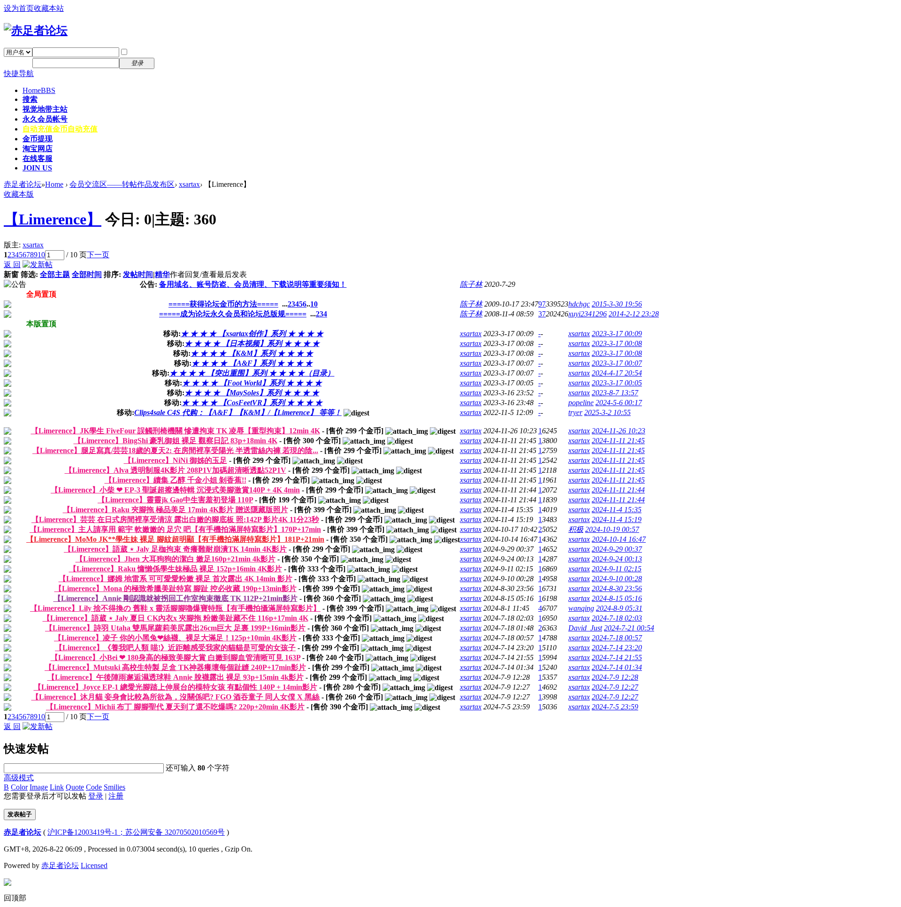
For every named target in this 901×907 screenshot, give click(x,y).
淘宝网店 (38, 149)
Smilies (114, 787)
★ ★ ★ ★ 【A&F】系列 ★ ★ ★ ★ (252, 363)
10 (41, 255)
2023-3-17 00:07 (617, 363)
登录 (95, 796)
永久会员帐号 (45, 119)
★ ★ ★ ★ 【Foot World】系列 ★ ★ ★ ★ (252, 383)
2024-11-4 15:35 (616, 510)
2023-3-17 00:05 (617, 383)
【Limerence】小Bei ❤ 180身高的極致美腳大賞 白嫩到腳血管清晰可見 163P (175, 657)
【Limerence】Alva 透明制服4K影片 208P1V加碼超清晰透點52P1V (175, 470)
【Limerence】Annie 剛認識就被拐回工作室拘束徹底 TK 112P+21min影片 (175, 598)
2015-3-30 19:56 (617, 304)
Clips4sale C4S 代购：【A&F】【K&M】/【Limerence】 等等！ (238, 412)
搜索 (30, 99)
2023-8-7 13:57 (615, 393)
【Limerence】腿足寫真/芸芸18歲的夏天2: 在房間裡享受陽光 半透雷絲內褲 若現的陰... (175, 450)
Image (39, 787)
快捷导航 (19, 73)
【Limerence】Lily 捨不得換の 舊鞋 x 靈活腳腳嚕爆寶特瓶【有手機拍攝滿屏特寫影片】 (175, 608)
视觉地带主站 (45, 109)
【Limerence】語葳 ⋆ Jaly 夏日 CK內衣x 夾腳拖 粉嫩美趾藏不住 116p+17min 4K (175, 618)
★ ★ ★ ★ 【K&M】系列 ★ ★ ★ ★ (252, 353)
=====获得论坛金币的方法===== (223, 304)
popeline (581, 403)
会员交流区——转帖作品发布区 (122, 184)
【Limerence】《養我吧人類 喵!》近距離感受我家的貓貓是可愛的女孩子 (175, 648)
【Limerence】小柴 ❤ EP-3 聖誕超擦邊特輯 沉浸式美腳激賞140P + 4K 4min (175, 490)
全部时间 (87, 274)
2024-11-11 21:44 (618, 490)
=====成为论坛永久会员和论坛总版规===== (232, 314)
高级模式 (19, 778)
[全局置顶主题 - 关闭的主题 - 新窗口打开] (7, 305)
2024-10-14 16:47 (619, 539)
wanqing (581, 608)
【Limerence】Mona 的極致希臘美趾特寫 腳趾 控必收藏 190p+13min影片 (175, 588)
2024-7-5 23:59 (615, 707)
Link (57, 787)
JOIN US (37, 168)
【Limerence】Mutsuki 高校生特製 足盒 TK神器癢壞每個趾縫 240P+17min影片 (175, 667)
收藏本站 (49, 8)
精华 (162, 274)
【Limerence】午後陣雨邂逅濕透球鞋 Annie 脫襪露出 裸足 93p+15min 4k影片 (175, 677)
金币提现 (38, 139)
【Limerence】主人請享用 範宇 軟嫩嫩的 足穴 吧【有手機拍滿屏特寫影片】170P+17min (175, 529)
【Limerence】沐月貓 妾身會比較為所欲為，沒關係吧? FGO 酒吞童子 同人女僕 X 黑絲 (175, 697)
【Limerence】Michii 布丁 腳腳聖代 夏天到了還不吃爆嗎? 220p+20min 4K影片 (175, 707)
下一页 (98, 255)
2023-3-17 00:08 (617, 343)
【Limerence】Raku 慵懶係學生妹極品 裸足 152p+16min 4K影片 (175, 569)
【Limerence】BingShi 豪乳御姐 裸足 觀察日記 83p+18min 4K (175, 441)
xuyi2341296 (587, 314)
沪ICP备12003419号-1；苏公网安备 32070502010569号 (136, 832)
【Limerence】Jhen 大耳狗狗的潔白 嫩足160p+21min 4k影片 (175, 559)
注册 (168, 63)
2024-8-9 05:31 (619, 608)
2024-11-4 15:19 (616, 519)
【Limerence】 (52, 219)
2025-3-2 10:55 (607, 412)
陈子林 (471, 284)
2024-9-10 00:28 (617, 579)
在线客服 (38, 158)
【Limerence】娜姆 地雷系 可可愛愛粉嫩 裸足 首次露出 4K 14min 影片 (175, 579)
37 (542, 314)
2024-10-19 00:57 (612, 529)
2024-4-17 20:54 (617, 373)
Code (94, 787)
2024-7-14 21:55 (617, 657)
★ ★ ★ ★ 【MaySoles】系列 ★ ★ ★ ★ (251, 393)
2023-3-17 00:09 (617, 334)
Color (19, 787)
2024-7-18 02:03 (617, 618)
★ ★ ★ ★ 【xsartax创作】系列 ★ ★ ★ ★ (252, 334)
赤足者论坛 (22, 184)
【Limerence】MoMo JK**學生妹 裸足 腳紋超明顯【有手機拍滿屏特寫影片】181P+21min (175, 539)
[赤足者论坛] (36, 30)
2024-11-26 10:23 (618, 431)
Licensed (94, 865)
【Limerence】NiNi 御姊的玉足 (175, 460)
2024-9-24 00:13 (617, 559)
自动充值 (60, 129)
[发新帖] (38, 265)
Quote (75, 787)
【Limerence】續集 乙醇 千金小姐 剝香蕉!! (175, 480)
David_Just (585, 628)
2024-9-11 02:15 (616, 569)
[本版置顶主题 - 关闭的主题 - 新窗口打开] (7, 335)
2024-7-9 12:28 (615, 677)
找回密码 (175, 52)
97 (542, 304)
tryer (575, 412)
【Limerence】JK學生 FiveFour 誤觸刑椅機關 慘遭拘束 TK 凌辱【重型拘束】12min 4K (175, 431)
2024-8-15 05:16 (617, 598)
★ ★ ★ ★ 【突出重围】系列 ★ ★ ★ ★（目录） (252, 373)
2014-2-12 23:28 (634, 314)
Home (39, 90)
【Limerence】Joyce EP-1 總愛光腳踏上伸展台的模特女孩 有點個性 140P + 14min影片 (175, 687)
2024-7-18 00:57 (617, 638)
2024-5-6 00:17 (619, 403)
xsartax (189, 184)
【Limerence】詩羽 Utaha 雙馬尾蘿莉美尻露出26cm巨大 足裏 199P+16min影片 (175, 628)
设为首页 (19, 8)
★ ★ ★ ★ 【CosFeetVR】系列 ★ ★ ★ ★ (252, 403)
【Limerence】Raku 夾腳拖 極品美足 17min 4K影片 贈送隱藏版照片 (175, 510)
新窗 (11, 274)
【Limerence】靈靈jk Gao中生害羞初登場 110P (175, 500)
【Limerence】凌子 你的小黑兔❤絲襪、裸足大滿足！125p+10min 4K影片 (175, 638)
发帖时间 (138, 274)
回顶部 (15, 898)
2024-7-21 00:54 (629, 628)
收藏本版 (19, 194)
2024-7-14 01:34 (617, 667)
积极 (575, 529)
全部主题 (55, 274)
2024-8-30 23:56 (617, 588)
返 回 (12, 265)
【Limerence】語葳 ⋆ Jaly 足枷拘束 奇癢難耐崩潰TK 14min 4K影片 (175, 549)
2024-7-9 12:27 (615, 687)
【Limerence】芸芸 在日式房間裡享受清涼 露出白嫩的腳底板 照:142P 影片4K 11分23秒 (175, 519)
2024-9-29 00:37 (617, 549)
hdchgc (579, 304)
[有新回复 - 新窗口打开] (7, 432)
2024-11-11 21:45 (618, 441)
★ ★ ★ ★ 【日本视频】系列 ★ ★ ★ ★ (252, 343)
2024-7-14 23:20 (617, 648)
